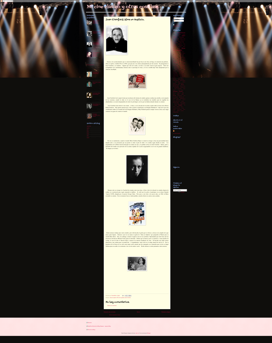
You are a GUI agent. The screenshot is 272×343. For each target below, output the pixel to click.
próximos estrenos (178, 91)
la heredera (175, 72)
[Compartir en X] (128, 295)
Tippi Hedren (183, 103)
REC (183, 92)
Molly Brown (180, 83)
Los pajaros (181, 77)
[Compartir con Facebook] (129, 295)
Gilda (175, 58)
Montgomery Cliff (176, 84)
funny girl (175, 55)
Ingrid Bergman (180, 61)
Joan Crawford (128, 297)
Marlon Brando (182, 80)
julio (88, 130)
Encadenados (175, 53)
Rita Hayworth (181, 96)
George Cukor (175, 57)
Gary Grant (181, 55)
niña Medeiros (176, 87)
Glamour (179, 58)
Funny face (182, 54)
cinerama (174, 43)
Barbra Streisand (176, 38)
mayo (88, 133)
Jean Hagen (177, 66)
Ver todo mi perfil (176, 133)
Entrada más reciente (109, 312)
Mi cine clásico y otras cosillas (121, 7)
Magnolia (174, 79)
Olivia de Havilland (178, 88)
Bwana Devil (176, 39)
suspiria (182, 101)
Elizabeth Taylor (181, 51)
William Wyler (175, 112)
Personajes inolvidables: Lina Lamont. (96, 115)
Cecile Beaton (175, 42)
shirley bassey (178, 99)
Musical (182, 84)
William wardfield (180, 110)
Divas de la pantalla (120, 297)
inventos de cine (176, 62)
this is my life (176, 103)
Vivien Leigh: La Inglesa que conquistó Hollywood (96, 54)
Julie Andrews (183, 68)
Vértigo (174, 109)
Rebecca (179, 92)
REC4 (183, 94)
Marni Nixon (177, 81)
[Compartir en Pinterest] (130, 295)
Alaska (174, 32)
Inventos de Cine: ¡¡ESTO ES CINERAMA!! (96, 22)
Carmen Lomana (181, 41)
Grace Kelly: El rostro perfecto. (96, 73)
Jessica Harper (182, 66)
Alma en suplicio (113, 297)
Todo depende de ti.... (91, 64)
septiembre (89, 126)
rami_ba (137, 333)
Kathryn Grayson (178, 69)
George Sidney (182, 57)
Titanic (176, 105)
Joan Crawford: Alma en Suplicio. (96, 43)
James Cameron (181, 64)
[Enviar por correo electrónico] (125, 295)
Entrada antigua (166, 312)
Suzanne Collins (176, 102)
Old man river (183, 87)
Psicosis (174, 92)
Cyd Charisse (180, 43)
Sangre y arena (175, 98)
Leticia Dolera (181, 72)
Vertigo (182, 107)
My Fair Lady (175, 86)
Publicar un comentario (112, 305)
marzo (88, 137)
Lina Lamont (181, 73)
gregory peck (179, 60)
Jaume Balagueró (182, 65)
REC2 (174, 94)
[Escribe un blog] (126, 295)
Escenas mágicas (182, 53)
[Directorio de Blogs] (90, 329)
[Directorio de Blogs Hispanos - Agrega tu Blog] (98, 326)
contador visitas (176, 26)
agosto (88, 128)
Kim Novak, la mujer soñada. (97, 82)
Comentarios (177, 20)
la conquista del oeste (180, 70)
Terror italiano (182, 102)
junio (88, 131)
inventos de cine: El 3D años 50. (96, 32)
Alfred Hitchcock (181, 32)
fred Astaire (176, 54)
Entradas (176, 18)
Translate (182, 192)
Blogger (149, 333)
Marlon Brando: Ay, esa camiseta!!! (96, 104)
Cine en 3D (182, 42)
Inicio (138, 312)
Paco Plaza (181, 90)
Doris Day (175, 51)
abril (88, 135)
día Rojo (179, 46)
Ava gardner (181, 37)
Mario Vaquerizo (181, 79)
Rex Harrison (180, 95)
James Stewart (175, 65)
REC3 (178, 94)
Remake (174, 95)
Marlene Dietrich (176, 80)
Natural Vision (182, 86)
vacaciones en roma (176, 107)
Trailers (180, 105)
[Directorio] (89, 322)
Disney (178, 48)
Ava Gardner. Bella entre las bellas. (96, 93)
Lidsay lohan (175, 73)
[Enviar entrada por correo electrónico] (123, 295)
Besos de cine (182, 38)
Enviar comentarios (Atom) (114, 315)
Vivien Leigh (179, 109)
